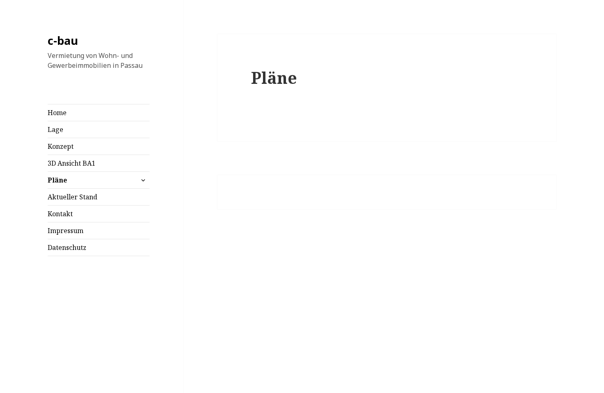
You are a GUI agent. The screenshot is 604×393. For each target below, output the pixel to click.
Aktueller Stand (72, 196)
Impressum (65, 230)
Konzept (61, 146)
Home (57, 112)
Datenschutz (67, 247)
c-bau (63, 40)
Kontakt (60, 213)
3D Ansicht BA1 (71, 163)
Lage (55, 129)
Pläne (57, 180)
